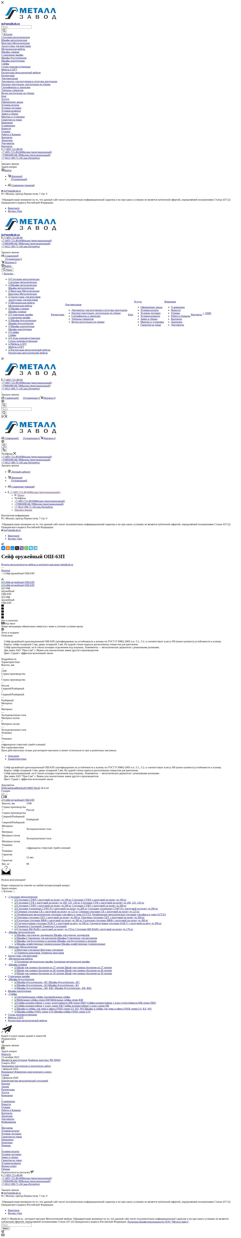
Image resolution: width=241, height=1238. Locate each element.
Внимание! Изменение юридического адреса (26, 1071)
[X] (17, 548)
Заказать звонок (23, 509)
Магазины (7, 1127)
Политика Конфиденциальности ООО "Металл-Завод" (158, 1221)
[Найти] (4, 31)
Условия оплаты (10, 1130)
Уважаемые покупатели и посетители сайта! (26, 1066)
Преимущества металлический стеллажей (24, 1080)
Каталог (5, 1083)
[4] (120, 614)
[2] (120, 608)
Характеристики (17, 758)
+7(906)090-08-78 (25, 155)
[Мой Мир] (12, 548)
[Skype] (31, 548)
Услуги (5, 1092)
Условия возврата (11, 1163)
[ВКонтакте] (3, 548)
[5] (120, 617)
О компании (8, 1101)
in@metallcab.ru (10, 23)
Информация (8, 1122)
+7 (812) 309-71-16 (20, 158)
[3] (120, 611)
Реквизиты (7, 1139)
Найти (6, 1228)
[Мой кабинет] (2, 401)
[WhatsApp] (26, 548)
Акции (5, 1086)
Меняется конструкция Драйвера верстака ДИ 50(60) (30, 1060)
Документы (7, 1119)
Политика (6, 1142)
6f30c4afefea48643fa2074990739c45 (20, 788)
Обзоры (5, 1169)
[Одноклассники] (8, 548)
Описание (13, 756)
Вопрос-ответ (9, 1166)
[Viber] (22, 548)
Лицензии (7, 1116)
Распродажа (8, 1089)
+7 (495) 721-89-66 (12, 149)
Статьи (5, 1074)
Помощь (6, 1145)
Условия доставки (11, 1133)
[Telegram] (35, 548)
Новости (6, 1054)
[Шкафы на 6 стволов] (17, 582)
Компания (7, 1095)
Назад (21, 495)
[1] (120, 605)
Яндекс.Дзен (15, 211)
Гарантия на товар (11, 1136)
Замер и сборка (9, 1157)
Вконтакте (14, 208)
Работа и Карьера (11, 1110)
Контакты (6, 1113)
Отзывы (5, 1107)
